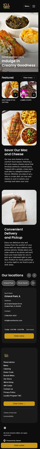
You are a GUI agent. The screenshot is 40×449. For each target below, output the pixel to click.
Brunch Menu (9, 375)
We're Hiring (8, 382)
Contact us (8, 389)
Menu (27, 6)
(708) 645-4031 (10, 316)
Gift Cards (8, 385)
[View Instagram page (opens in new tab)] (5, 428)
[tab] (8, 283)
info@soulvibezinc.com (13, 321)
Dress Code (8, 372)
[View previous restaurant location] (29, 275)
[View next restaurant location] (34, 275)
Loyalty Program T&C (12, 396)
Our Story (8, 379)
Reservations (9, 362)
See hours (30, 330)
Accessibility (8, 416)
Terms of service (10, 413)
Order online (19, 336)
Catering (7, 369)
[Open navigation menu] (34, 6)
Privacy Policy (9, 392)
